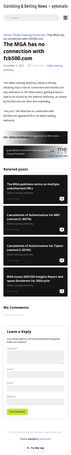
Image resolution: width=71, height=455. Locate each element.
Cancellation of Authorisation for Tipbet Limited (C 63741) (35, 251)
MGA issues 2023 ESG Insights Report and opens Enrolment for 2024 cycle (35, 282)
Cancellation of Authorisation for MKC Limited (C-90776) (35, 220)
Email (10, 382)
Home (7, 35)
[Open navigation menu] (65, 17)
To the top (37, 448)
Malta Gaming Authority (29, 35)
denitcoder (45, 438)
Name (11, 369)
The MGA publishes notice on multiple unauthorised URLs (35, 189)
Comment (13, 348)
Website (11, 396)
